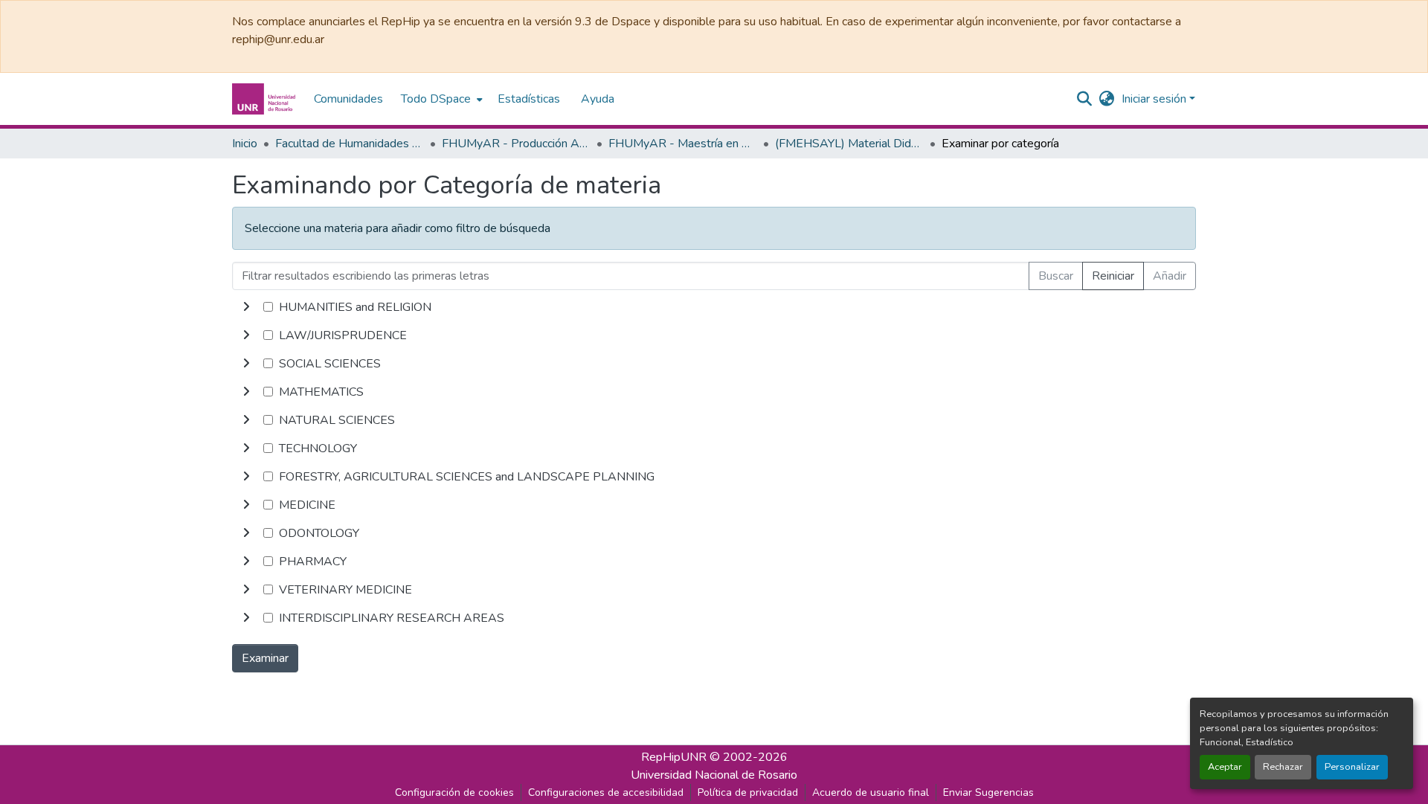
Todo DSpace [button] (436, 99)
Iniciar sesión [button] (1155, 99)
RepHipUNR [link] (674, 757)
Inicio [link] (244, 143)
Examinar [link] (265, 658)
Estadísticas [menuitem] (529, 99)
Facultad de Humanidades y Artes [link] (349, 143)
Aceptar (1225, 767)
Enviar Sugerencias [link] (988, 792)
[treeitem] (714, 335)
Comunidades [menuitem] (348, 99)
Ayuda (597, 99)
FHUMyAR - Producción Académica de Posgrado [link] (516, 143)
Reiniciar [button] (1113, 276)
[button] (265, 99)
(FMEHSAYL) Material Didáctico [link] (849, 143)
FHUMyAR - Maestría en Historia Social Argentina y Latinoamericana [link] (682, 143)
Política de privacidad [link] (748, 792)
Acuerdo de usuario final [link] (870, 792)
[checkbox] (268, 307)
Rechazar (1283, 767)
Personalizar (1352, 767)
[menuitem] (440, 99)
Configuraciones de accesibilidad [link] (606, 792)
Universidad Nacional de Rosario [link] (714, 775)
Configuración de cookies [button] (454, 792)
